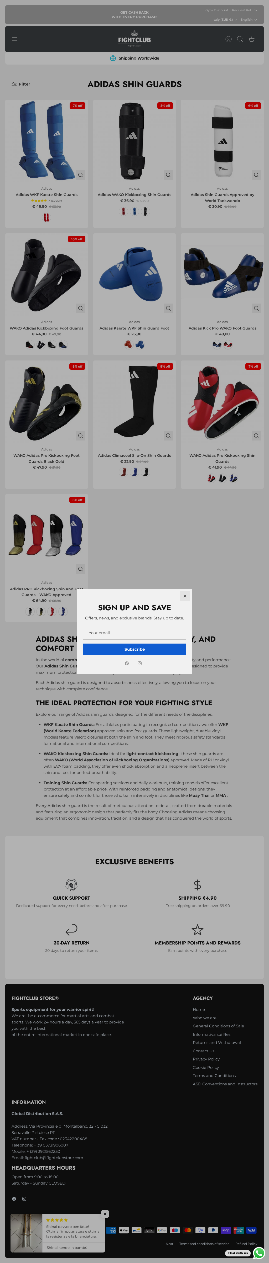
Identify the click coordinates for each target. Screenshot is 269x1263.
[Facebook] (127, 663)
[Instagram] (139, 663)
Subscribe (135, 649)
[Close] (185, 596)
